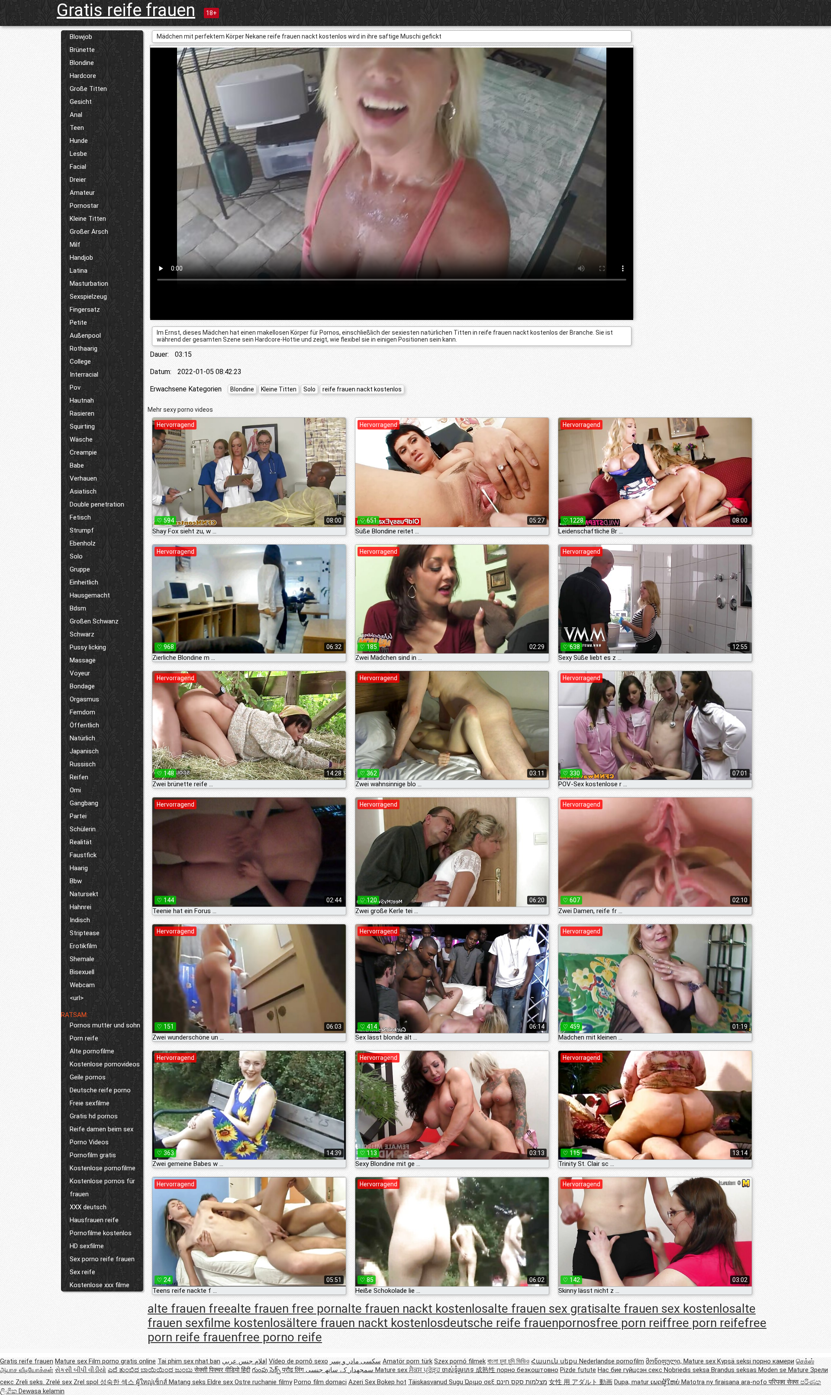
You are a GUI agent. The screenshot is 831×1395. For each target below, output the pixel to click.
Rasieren (82, 413)
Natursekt (84, 894)
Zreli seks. (31, 1382)
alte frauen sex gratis (544, 1308)
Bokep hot (391, 1382)
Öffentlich (84, 725)
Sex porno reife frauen (102, 1259)
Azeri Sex (362, 1382)
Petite (78, 322)
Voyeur (80, 673)
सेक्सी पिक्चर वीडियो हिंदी (222, 1370)
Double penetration (97, 504)
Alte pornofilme (92, 1051)
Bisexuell (82, 972)
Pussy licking (88, 647)
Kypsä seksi (735, 1361)
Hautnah (82, 400)
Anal (76, 115)
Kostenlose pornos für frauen (102, 1187)
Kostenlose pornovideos (105, 1064)
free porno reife (280, 1337)
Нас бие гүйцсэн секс (631, 1370)
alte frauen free (189, 1308)
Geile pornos (88, 1077)
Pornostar (84, 206)
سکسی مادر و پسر (355, 1361)
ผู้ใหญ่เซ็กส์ (152, 1382)
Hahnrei (80, 907)
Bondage (82, 686)
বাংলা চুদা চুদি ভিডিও (508, 1361)
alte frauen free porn (286, 1308)
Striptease (85, 933)
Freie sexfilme (90, 1103)
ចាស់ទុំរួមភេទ (459, 1370)
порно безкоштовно (527, 1370)
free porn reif (631, 1323)
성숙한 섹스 (118, 1382)
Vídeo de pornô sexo (298, 1361)
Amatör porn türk (407, 1361)
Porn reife (84, 1038)
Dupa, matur (632, 1382)
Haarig (79, 868)
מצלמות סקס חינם (521, 1382)
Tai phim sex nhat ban (189, 1361)
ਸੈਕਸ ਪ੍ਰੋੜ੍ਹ (425, 1370)
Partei (78, 816)
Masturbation (89, 283)
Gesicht (81, 102)
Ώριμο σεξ (480, 1382)
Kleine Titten (88, 219)
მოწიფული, (664, 1361)
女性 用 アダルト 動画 (580, 1382)
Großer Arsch (89, 232)
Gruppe (80, 569)
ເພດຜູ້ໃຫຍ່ (666, 1382)
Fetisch (80, 517)
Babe (77, 465)
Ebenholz (83, 543)
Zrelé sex (60, 1382)
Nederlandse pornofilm (611, 1361)
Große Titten (88, 89)
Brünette (82, 50)
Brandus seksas (734, 1370)
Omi (75, 790)
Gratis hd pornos (94, 1116)
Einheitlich (84, 582)
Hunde (79, 141)
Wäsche (81, 439)
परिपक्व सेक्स (784, 1382)
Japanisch (84, 751)
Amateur (82, 193)
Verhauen (83, 478)
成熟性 (486, 1370)
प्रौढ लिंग (294, 1370)
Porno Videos (89, 1142)
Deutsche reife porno (100, 1090)
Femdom (82, 712)
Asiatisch (83, 491)
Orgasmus (84, 699)
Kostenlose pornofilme (102, 1168)
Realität (81, 842)
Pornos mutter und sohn (105, 1025)
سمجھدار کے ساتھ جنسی (340, 1370)
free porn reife (705, 1323)
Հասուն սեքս (555, 1361)
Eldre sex (221, 1382)
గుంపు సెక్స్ (267, 1370)
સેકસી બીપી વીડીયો (80, 1370)
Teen (77, 128)
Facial (78, 167)
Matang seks (188, 1382)
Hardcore (83, 76)
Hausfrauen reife (94, 1220)
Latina (78, 270)
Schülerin (83, 829)
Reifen (79, 777)
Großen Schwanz (94, 621)
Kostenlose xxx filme (99, 1285)
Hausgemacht (90, 595)
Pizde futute (578, 1370)
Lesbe (78, 154)
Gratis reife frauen (126, 10)
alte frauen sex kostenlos (667, 1308)
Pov (75, 387)
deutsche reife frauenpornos (519, 1323)
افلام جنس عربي (244, 1361)
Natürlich (82, 738)
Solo (76, 556)
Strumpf (82, 530)
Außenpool (85, 335)
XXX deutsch (88, 1207)
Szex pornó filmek (460, 1361)
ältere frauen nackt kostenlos (364, 1323)
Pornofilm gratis (93, 1155)
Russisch (83, 764)
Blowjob (81, 37)
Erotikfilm (83, 946)
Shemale (82, 959)
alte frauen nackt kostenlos (414, 1308)
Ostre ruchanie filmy (263, 1382)
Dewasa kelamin (41, 1391)
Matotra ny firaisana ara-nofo (725, 1382)
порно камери (773, 1361)
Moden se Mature (784, 1370)
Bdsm (78, 608)
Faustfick (83, 855)
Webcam (82, 985)
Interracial (84, 374)
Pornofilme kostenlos (101, 1233)
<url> (77, 998)
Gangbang (84, 803)
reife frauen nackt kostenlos (362, 389)
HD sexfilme (87, 1246)
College (80, 361)
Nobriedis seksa (687, 1370)
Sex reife (82, 1272)
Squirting (82, 426)
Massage (83, 660)
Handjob (81, 258)
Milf (75, 245)
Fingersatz (85, 309)
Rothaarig (83, 348)
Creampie (83, 452)
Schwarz (82, 634)
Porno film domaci (320, 1382)
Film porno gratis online (122, 1361)
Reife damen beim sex (101, 1129)
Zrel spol (87, 1382)
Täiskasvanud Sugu (436, 1382)
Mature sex (72, 1361)
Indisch (80, 920)
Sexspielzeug (88, 296)
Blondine (82, 63)
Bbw (76, 881)
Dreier (78, 180)
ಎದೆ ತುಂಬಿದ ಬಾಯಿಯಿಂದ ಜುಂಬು (151, 1370)
